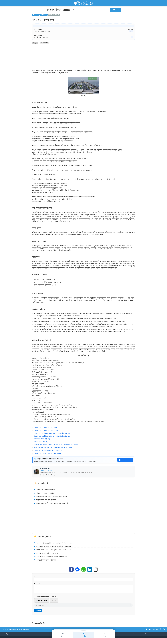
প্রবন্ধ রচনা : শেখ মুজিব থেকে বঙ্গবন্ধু (46, 553)
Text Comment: (40, 584)
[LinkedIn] (48, 475)
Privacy (150, 634)
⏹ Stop (53, 600)
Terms (162, 634)
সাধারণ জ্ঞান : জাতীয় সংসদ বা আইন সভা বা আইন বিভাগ (52, 503)
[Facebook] (43, 475)
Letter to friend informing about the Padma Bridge (52, 433)
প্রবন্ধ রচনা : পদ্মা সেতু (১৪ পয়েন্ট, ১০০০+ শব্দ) (48, 450)
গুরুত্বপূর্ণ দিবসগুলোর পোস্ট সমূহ (45, 560)
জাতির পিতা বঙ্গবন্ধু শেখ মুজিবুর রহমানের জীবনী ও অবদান (53, 543)
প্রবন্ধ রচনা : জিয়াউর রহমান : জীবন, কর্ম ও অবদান (50, 557)
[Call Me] (54, 475)
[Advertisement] (83, 57)
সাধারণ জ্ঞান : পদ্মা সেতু (41, 442)
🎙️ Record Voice (41, 600)
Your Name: (39, 577)
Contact (139, 634)
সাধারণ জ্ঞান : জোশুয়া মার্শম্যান (44, 493)
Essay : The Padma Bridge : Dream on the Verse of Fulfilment (56, 445)
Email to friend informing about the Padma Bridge (52, 436)
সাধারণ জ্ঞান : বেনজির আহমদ (44, 490)
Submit (38, 610)
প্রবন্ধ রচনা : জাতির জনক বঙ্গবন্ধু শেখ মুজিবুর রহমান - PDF (53, 546)
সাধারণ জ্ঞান (43, 15)
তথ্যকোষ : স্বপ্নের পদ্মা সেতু (42, 439)
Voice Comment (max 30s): (45, 596)
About (134, 634)
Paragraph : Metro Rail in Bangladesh (47, 453)
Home (36, 15)
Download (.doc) (126, 460)
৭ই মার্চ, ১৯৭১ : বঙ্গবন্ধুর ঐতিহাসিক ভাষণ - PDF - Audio (53, 550)
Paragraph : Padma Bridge (45, 427)
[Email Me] (51, 475)
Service (145, 634)
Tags (34, 43)
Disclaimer (156, 634)
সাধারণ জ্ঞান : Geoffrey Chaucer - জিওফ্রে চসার (50, 496)
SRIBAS (10, 634)
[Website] (40, 475)
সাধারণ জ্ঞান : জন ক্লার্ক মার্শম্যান (45, 500)
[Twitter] (46, 475)
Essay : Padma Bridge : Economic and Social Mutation (53, 447)
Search (116, 10)
